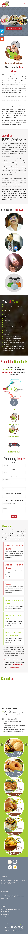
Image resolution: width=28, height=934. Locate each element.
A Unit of (14, 924)
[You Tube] (2, 39)
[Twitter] (2, 31)
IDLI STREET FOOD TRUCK (14, 452)
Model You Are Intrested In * (14, 493)
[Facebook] (2, 27)
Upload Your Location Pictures (14, 500)
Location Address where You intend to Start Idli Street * (14, 485)
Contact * (14, 476)
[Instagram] (2, 35)
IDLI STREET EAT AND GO (14, 437)
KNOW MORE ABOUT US (14, 28)
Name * (14, 462)
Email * (14, 469)
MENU (14, 409)
